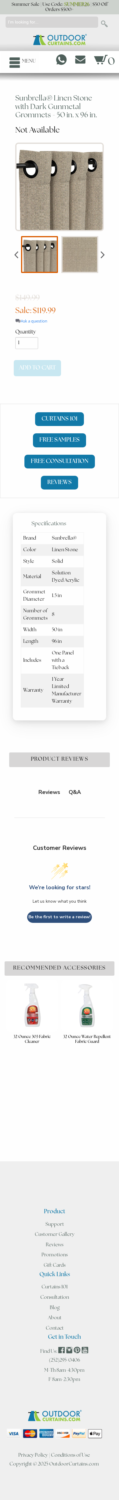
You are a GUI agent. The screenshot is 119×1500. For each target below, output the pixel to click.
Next (103, 254)
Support (54, 1224)
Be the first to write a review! (59, 917)
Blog (55, 1307)
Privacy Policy (33, 1455)
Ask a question (34, 321)
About (55, 1318)
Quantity (25, 332)
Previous (16, 254)
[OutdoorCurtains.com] (59, 40)
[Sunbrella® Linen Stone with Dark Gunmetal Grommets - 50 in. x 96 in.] (59, 187)
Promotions (54, 1255)
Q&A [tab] (75, 792)
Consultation (54, 1297)
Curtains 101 (54, 1287)
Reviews (54, 1245)
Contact (55, 1328)
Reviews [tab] (49, 792)
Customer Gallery (54, 1234)
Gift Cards (55, 1265)
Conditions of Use (70, 1455)
